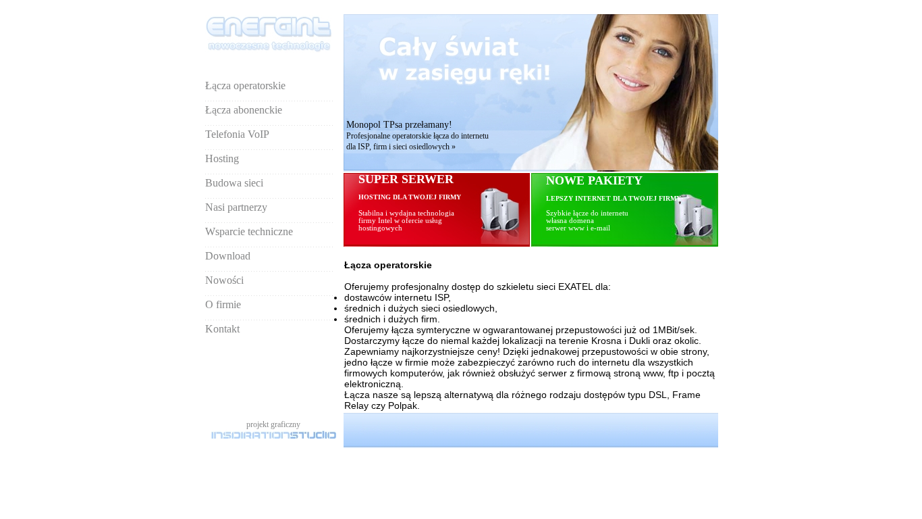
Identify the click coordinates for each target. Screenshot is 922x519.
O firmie (223, 304)
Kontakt (222, 329)
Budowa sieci (234, 183)
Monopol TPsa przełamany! (399, 125)
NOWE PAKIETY (594, 180)
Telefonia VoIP (237, 134)
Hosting (222, 158)
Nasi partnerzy (236, 207)
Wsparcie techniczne (249, 231)
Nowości (224, 280)
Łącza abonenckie (243, 110)
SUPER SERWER (409, 202)
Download (227, 256)
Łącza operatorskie (245, 85)
